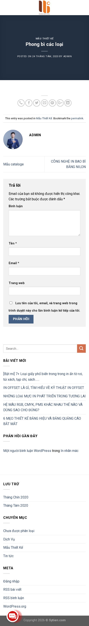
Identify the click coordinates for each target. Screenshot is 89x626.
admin (67, 56)
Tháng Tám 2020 (15, 505)
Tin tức (8, 556)
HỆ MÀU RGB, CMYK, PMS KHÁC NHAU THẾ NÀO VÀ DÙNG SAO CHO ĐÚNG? (43, 407)
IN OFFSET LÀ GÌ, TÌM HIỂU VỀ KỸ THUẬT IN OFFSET (43, 388)
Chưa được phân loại (18, 531)
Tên (13, 243)
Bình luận (16, 206)
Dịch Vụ (9, 539)
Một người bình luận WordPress (27, 451)
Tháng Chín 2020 (15, 497)
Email (14, 263)
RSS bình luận (13, 598)
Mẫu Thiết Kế (45, 38)
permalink (77, 118)
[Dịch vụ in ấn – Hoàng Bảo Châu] (45, 7)
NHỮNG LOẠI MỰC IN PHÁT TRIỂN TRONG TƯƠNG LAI (44, 396)
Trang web (17, 283)
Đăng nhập (11, 581)
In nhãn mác (69, 451)
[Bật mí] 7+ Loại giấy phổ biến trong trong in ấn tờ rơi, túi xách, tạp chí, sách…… (43, 377)
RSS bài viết (12, 589)
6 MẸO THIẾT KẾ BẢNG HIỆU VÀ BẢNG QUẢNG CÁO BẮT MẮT (42, 421)
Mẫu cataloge (13, 164)
